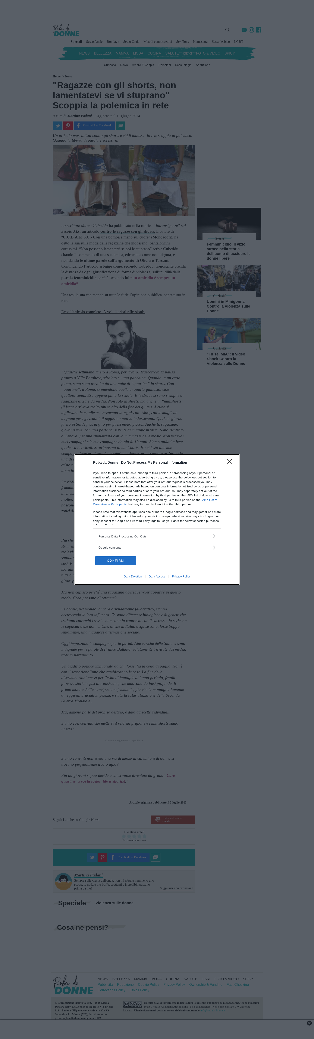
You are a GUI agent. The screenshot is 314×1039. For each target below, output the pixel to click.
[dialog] (157, 519)
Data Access (157, 576)
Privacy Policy (181, 576)
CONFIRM (115, 560)
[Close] (231, 463)
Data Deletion (133, 576)
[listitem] (157, 536)
